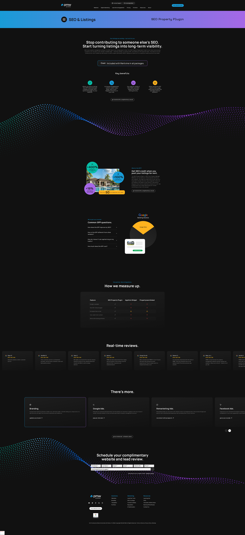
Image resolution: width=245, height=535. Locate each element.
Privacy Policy (148, 523)
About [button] (149, 7)
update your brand (35, 418)
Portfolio (113, 504)
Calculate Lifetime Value (149, 502)
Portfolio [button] (135, 7)
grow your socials (225, 418)
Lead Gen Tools (131, 498)
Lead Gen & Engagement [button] (118, 7)
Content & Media (131, 502)
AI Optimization (131, 507)
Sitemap (154, 523)
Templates (114, 502)
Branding (113, 500)
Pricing (128, 7)
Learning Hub (146, 498)
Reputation (130, 504)
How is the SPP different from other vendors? (99, 233)
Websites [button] (96, 7)
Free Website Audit (178, 5)
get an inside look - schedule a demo (122, 436)
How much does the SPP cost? (98, 246)
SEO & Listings (131, 500)
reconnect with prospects (164, 418)
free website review (96, 508)
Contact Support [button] (117, 3)
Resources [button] (143, 7)
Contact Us (146, 507)
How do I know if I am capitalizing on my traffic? (101, 240)
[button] (89, 502)
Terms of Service (141, 523)
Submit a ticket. (150, 473)
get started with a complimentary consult (122, 99)
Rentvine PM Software (149, 504)
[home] (66, 5)
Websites (113, 498)
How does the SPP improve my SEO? (99, 227)
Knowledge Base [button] (129, 3)
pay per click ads (98, 418)
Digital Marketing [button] (105, 7)
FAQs (144, 500)
